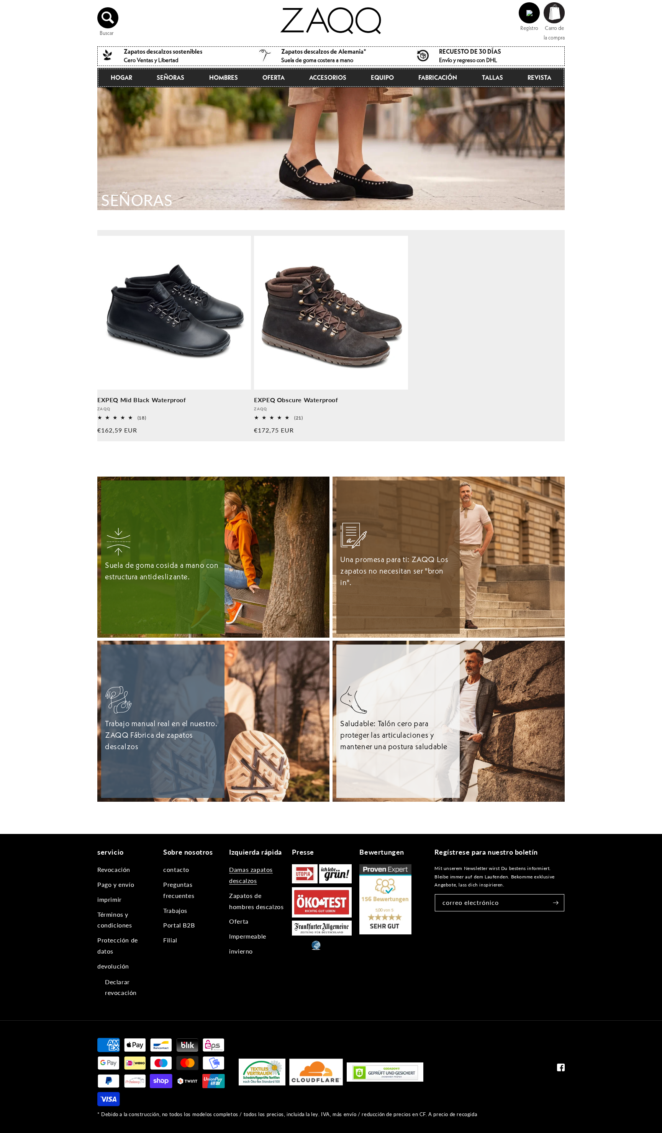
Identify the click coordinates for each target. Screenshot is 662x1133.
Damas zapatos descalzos (251, 875)
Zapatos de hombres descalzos (256, 901)
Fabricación (437, 77)
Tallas (492, 77)
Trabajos (175, 910)
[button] (108, 17)
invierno (241, 951)
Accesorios (327, 77)
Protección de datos (117, 945)
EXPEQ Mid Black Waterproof (141, 399)
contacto (176, 869)
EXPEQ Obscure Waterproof (296, 399)
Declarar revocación (121, 987)
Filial (170, 940)
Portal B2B (179, 925)
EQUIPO (382, 77)
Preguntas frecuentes (178, 890)
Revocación (113, 869)
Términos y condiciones (114, 920)
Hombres (223, 77)
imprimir (109, 899)
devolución (113, 966)
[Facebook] (561, 1069)
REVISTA (539, 77)
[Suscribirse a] (555, 903)
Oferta (273, 77)
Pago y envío (115, 884)
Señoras (170, 77)
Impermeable (247, 936)
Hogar (121, 77)
